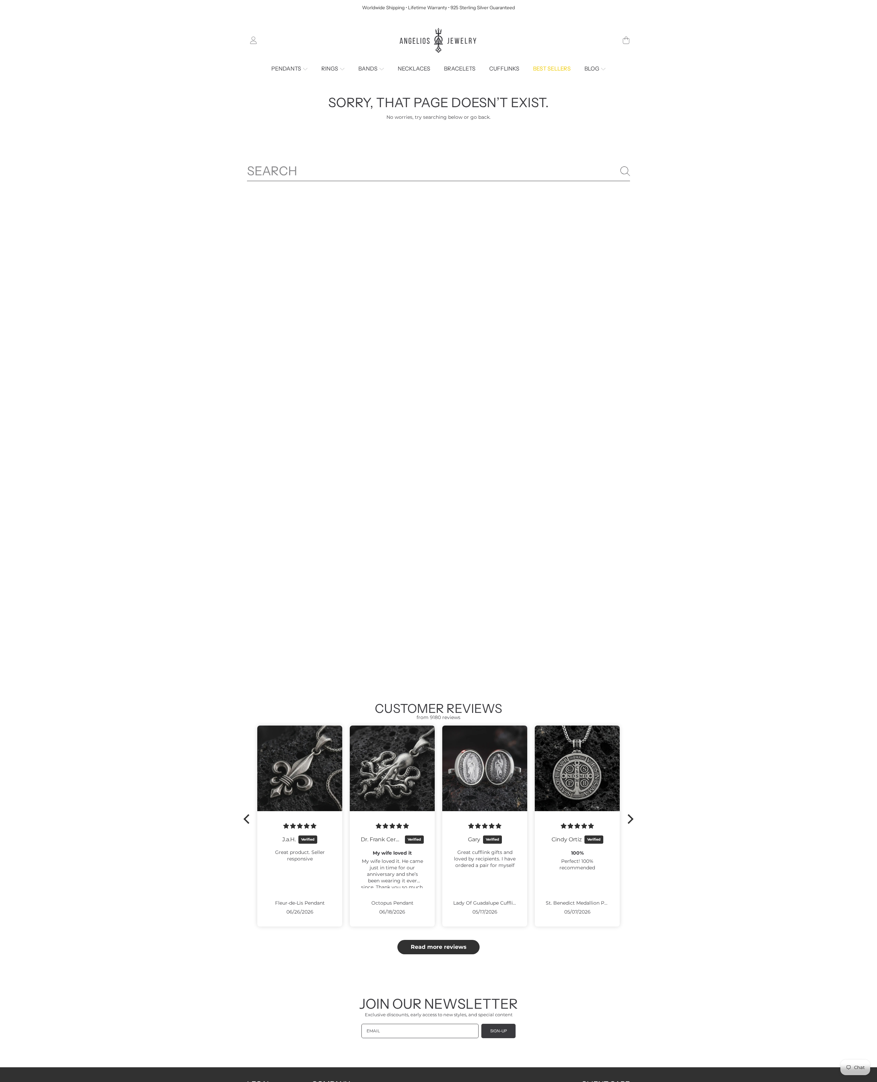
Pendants (286, 68)
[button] (626, 40)
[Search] (625, 171)
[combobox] (438, 171)
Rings (330, 68)
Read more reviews (439, 947)
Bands (368, 68)
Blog (592, 68)
